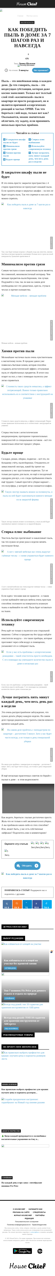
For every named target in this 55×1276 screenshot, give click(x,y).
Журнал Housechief (23, 1215)
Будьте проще (12, 159)
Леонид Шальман (27, 63)
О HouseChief (19, 1209)
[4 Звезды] (47, 845)
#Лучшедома (10, 968)
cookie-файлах (34, 1232)
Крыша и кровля (9, 1084)
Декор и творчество (11, 1131)
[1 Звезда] (33, 845)
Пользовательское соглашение (26, 1221)
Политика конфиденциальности (19, 1225)
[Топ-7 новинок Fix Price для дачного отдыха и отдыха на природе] (25, 987)
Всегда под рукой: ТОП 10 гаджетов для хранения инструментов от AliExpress (24, 1020)
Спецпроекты (39, 1212)
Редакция (29, 1218)
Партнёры (40, 1215)
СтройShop (9, 998)
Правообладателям (39, 1225)
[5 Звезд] (7, 853)
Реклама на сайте (21, 1212)
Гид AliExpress (11, 1028)
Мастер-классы (27, 22)
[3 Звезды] (42, 845)
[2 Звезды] (38, 845)
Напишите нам (35, 1209)
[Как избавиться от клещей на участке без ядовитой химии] (25, 957)
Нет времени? (41, 70)
